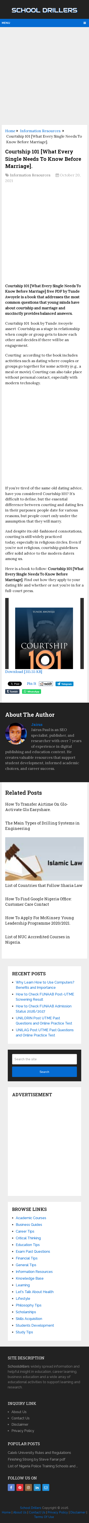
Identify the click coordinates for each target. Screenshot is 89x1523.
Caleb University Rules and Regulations (39, 1453)
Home (6, 1512)
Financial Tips (27, 1258)
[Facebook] (11, 1487)
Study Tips (24, 1332)
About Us (19, 1412)
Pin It (31, 683)
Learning (23, 1285)
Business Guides (29, 1225)
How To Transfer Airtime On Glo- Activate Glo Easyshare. (36, 806)
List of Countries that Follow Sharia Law (44, 885)
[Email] (45, 1487)
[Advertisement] (44, 75)
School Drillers (44, 10)
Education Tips (28, 1245)
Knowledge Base (30, 1278)
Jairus (37, 724)
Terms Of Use (44, 1517)
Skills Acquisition (29, 1319)
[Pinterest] (19, 1487)
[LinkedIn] (37, 1487)
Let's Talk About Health (35, 1292)
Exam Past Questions (33, 1251)
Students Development (35, 1325)
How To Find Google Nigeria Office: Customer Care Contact (38, 901)
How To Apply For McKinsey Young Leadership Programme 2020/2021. (39, 920)
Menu (6, 22)
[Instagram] (28, 1487)
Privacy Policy (22, 1431)
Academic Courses (31, 1218)
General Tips (26, 1265)
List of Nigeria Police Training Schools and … (43, 1466)
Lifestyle (23, 1299)
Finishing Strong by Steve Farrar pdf (37, 1459)
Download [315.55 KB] (23, 671)
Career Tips (25, 1231)
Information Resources (30, 175)
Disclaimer (19, 1424)
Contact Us (20, 1418)
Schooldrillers (19, 1366)
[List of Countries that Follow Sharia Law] (44, 859)
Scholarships (26, 1312)
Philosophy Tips (28, 1305)
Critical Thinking (28, 1238)
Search (44, 1071)
